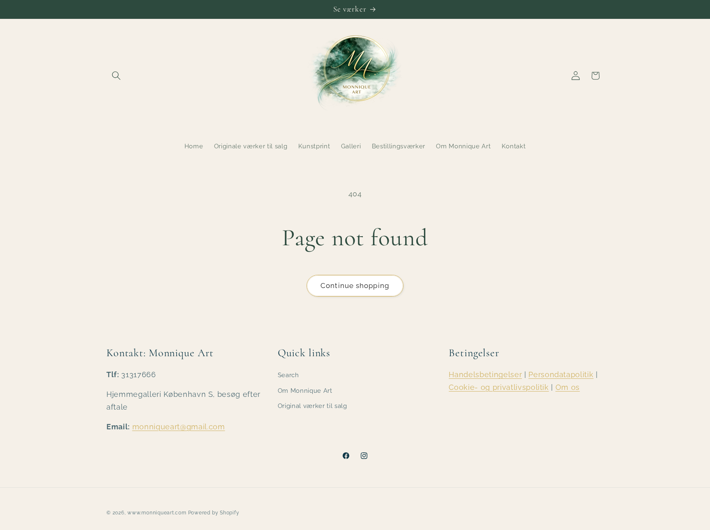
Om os (568, 387)
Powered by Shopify (214, 513)
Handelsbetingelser (485, 374)
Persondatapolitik (560, 374)
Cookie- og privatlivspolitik (499, 387)
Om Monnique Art (305, 390)
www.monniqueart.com (157, 513)
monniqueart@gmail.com (178, 426)
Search (288, 375)
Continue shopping (355, 285)
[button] (116, 75)
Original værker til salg (312, 406)
